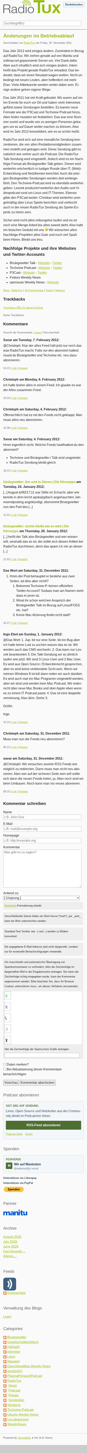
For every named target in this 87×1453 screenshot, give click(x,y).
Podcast (14, 1390)
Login (7, 1316)
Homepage (11, 835)
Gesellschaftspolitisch (23, 1342)
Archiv (29, 1134)
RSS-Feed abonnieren (43, 1125)
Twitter (57, 263)
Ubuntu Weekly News (22, 1414)
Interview (13, 1351)
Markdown (10, 905)
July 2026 (10, 1241)
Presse (13, 1395)
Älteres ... (10, 1256)
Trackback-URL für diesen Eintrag (23, 307)
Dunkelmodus (74, 4)
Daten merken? (18, 1064)
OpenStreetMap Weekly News (29, 1366)
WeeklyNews (16, 1424)
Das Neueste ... (14, 1251)
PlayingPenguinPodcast (24, 1376)
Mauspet (13, 1361)
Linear (37, 332)
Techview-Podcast (20, 1409)
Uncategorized (17, 1419)
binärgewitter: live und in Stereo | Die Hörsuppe (39, 482)
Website (44, 263)
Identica (60, 290)
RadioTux (29, 42)
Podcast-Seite (14, 1134)
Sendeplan (16, 1400)
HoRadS (13, 1347)
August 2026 (12, 1237)
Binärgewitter (16, 1337)
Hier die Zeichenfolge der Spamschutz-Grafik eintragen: (36, 1049)
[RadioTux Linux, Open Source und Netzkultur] (3, 9)
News (6, 290)
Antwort (23, 368)
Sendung (13, 1405)
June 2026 (10, 1246)
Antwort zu (10, 893)
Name (7, 812)
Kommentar (11, 847)
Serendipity (24, 1437)
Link (14, 368)
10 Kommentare (34, 290)
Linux (11, 1356)
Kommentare (16, 1293)
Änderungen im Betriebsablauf (38, 36)
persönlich (14, 1371)
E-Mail (8, 823)
